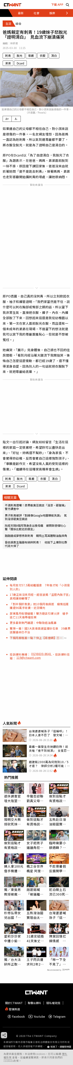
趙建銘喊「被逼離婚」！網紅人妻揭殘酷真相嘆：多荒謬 (35, 891)
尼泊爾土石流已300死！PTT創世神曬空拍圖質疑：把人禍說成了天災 (59, 891)
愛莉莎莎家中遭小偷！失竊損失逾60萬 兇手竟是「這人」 (14, 938)
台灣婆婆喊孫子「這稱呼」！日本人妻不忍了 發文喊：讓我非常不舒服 (59, 915)
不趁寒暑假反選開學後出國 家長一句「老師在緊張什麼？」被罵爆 (57, 868)
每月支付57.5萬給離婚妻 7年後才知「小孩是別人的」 (40, 587)
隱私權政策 (53, 1002)
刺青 (8, 55)
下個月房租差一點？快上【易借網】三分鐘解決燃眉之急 (36, 637)
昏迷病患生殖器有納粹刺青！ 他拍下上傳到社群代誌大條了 (36, 544)
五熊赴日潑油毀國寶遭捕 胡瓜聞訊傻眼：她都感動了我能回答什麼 (57, 821)
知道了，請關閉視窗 (60, 1046)
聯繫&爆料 (34, 1002)
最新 (21, 13)
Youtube (39, 1016)
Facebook (18, 1016)
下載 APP (57, 4)
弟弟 (8, 63)
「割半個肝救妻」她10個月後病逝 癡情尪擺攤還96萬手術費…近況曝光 (39, 606)
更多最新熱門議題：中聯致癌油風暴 (33, 623)
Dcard (20, 63)
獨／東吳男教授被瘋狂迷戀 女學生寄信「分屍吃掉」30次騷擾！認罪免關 (13, 891)
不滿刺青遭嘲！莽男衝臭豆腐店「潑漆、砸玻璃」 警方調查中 (36, 507)
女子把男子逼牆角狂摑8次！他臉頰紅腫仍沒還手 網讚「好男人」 (36, 845)
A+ (7, 119)
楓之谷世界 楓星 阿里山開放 (35, 868)
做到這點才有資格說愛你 (57, 798)
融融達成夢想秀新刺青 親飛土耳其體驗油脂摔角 (36, 535)
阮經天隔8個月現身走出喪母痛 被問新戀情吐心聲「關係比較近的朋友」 (35, 527)
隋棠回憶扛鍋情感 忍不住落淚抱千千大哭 (57, 938)
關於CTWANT (14, 1002)
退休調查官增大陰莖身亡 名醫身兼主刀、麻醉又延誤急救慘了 (12, 798)
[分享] (4, 1035)
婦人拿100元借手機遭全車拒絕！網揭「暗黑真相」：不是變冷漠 (14, 868)
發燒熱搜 (14, 1009)
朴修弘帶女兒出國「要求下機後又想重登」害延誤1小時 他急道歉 (13, 915)
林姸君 (14, 43)
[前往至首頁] (12, 4)
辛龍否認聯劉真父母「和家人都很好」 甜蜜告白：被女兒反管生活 (36, 798)
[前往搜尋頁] (67, 4)
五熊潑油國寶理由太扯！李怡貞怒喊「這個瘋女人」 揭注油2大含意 (36, 915)
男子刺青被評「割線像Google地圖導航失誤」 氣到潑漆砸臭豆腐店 (36, 517)
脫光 (19, 55)
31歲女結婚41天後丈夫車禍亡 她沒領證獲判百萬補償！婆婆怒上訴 (35, 938)
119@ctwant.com (28, 657)
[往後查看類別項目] (64, 13)
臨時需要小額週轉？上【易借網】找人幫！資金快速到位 (57, 845)
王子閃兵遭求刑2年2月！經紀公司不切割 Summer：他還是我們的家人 (35, 961)
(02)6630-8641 (41, 654)
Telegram (59, 1016)
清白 (54, 55)
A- (16, 119)
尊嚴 (31, 55)
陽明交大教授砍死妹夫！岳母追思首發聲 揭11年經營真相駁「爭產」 (13, 821)
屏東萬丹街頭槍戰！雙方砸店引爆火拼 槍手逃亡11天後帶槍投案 (39, 615)
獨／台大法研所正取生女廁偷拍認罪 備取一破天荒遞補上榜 (12, 961)
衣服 (42, 55)
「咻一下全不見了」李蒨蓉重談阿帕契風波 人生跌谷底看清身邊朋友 (57, 961)
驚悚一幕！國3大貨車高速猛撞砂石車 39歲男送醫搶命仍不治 (40, 630)
